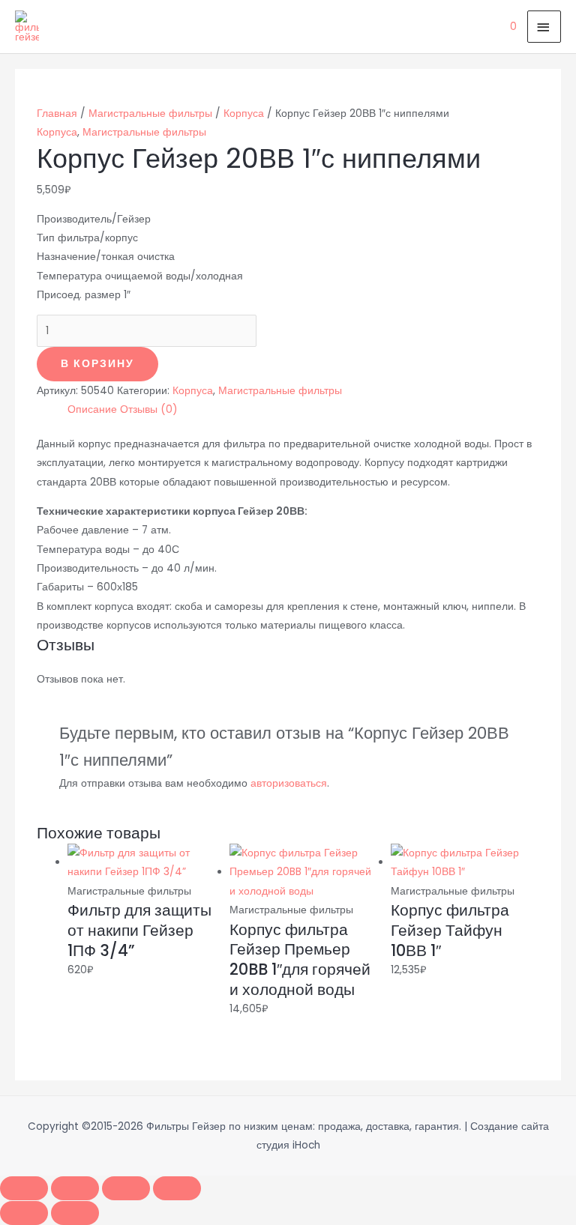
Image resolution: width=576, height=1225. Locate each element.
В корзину (97, 364)
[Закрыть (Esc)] (177, 1188)
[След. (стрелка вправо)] (75, 1213)
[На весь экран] (75, 1188)
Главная (57, 113)
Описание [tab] (92, 409)
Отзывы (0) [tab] (149, 409)
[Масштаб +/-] (24, 1188)
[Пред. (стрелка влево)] (24, 1213)
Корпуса (244, 113)
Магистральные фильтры (150, 113)
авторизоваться (288, 783)
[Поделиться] (126, 1188)
